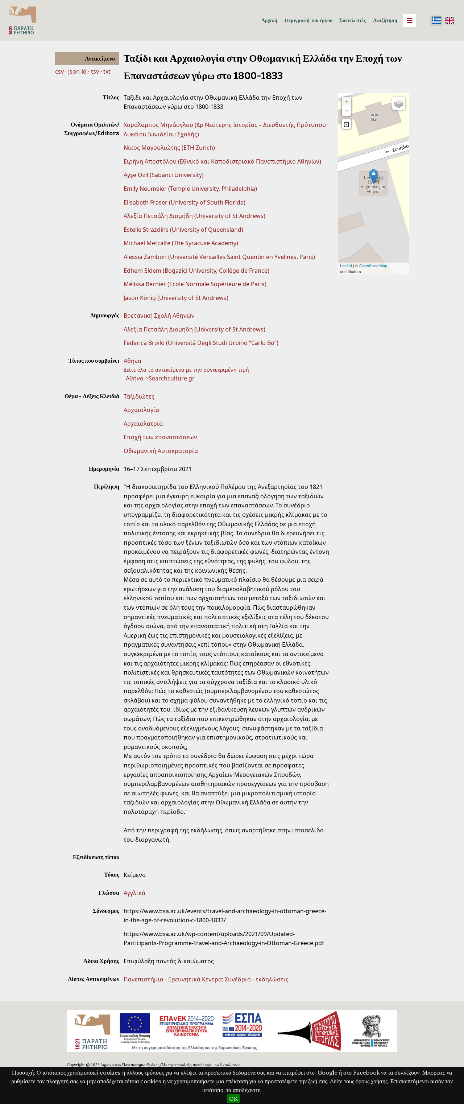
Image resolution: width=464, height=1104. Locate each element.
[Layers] (398, 103)
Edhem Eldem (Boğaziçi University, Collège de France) (196, 271)
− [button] (347, 111)
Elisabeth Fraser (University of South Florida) (184, 202)
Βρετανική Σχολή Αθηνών (159, 316)
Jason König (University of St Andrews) (176, 298)
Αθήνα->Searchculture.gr (160, 378)
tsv (95, 71)
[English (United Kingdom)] (449, 20)
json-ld (77, 71)
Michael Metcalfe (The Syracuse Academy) (181, 243)
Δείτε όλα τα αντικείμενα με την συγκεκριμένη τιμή (186, 369)
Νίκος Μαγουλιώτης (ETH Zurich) (169, 148)
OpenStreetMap (373, 265)
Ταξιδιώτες (139, 396)
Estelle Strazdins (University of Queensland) (183, 230)
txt (107, 71)
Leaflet (346, 265)
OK (233, 1098)
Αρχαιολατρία (143, 424)
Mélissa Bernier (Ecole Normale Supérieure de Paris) (195, 284)
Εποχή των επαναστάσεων (160, 437)
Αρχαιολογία (141, 410)
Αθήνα (132, 361)
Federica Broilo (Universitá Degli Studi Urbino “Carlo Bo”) (201, 343)
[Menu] (409, 20)
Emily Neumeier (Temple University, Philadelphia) (190, 189)
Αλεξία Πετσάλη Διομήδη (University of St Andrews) (194, 216)
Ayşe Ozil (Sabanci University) (164, 175)
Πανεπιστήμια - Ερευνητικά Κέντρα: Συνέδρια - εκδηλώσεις (206, 979)
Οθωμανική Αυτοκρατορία (161, 451)
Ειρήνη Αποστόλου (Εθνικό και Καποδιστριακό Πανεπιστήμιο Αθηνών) (222, 161)
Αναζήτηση (385, 20)
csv (59, 71)
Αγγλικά (134, 893)
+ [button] (347, 101)
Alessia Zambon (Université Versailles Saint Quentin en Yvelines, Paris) (219, 257)
